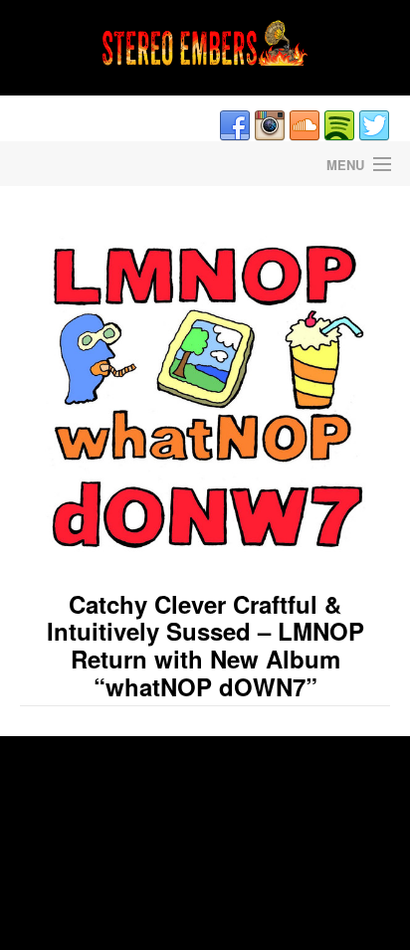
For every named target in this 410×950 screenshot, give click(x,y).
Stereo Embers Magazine (102, 163)
